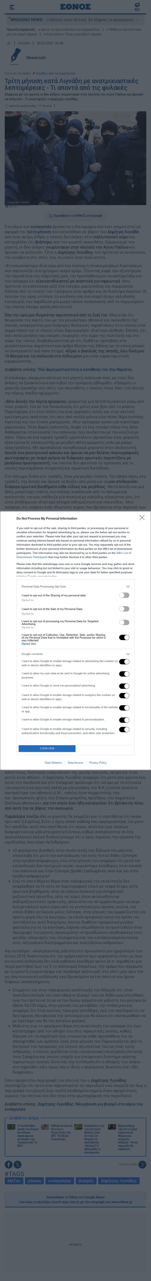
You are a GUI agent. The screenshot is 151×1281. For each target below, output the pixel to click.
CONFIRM (47, 748)
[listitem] (75, 586)
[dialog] (75, 640)
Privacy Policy (97, 762)
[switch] (124, 595)
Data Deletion (53, 762)
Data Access (75, 762)
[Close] (143, 519)
